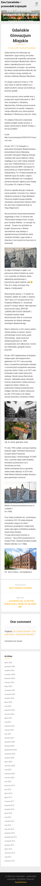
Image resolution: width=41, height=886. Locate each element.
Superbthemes (20, 882)
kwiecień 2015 (10, 861)
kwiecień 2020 (10, 774)
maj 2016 (8, 817)
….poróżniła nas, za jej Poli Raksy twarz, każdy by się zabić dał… (20, 604)
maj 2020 (8, 770)
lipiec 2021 (8, 718)
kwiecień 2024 (10, 678)
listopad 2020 (9, 746)
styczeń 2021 (9, 738)
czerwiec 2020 (10, 766)
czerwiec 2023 (10, 690)
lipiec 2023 (8, 686)
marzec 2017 (9, 801)
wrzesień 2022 (10, 694)
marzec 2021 (9, 730)
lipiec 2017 (8, 797)
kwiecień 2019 (10, 785)
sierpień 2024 (9, 670)
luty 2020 (8, 781)
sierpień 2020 (9, 758)
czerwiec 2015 (10, 853)
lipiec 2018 (8, 793)
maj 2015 (8, 857)
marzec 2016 (9, 821)
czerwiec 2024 (10, 674)
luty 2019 (8, 789)
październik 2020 (11, 750)
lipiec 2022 (8, 702)
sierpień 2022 (9, 698)
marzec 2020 (9, 778)
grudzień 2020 (10, 742)
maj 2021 (8, 722)
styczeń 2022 (9, 714)
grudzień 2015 (10, 833)
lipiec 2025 (8, 663)
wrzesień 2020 (10, 754)
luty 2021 (8, 734)
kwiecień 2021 (10, 726)
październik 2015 (11, 837)
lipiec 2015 (8, 849)
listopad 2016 (9, 805)
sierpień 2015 (9, 845)
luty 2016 (8, 825)
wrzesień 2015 (10, 841)
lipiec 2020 (8, 762)
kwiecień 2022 (10, 710)
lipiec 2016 (8, 813)
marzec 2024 (9, 682)
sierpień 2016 (9, 809)
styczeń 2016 (9, 829)
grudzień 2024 (10, 666)
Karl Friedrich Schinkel (20, 588)
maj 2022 (8, 706)
